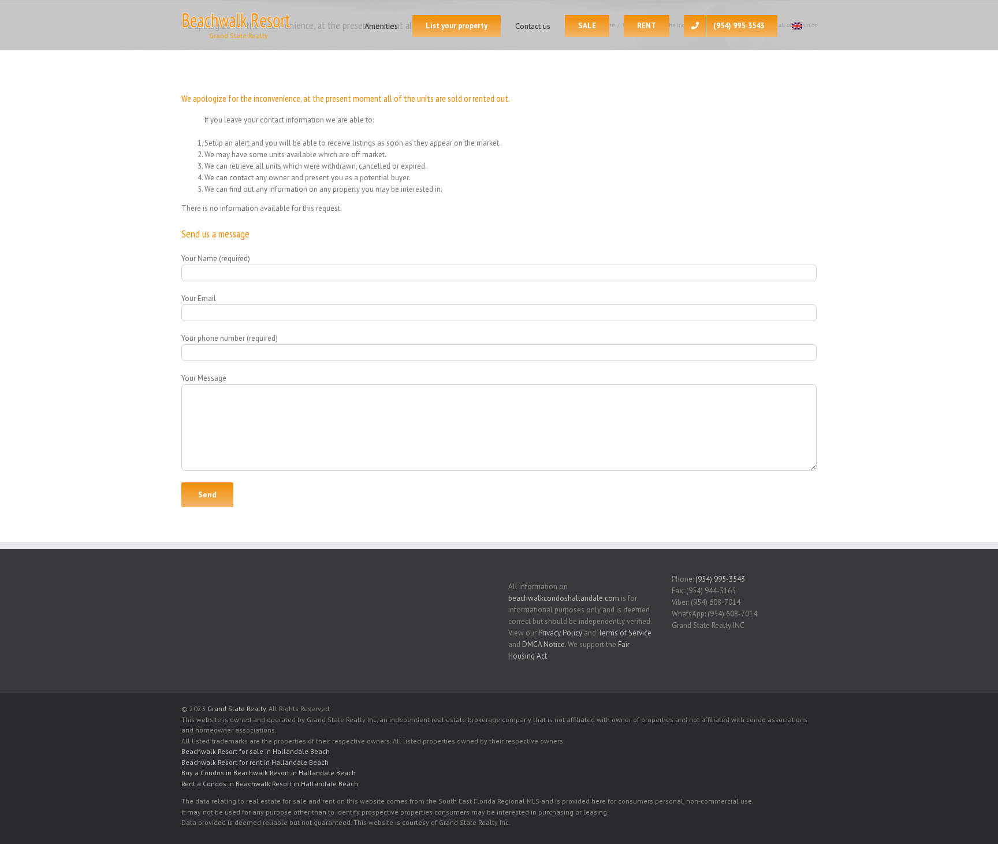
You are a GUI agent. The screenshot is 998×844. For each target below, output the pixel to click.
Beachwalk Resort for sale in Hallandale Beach (255, 751)
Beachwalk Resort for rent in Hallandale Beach (255, 762)
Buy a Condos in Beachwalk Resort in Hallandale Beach (268, 772)
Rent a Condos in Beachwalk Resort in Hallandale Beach (269, 783)
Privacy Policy (560, 633)
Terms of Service (624, 633)
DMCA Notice (543, 644)
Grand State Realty (236, 708)
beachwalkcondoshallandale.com (563, 598)
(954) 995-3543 (720, 579)
